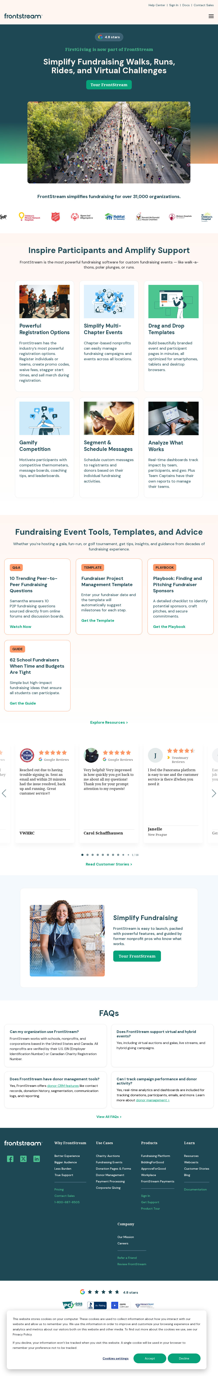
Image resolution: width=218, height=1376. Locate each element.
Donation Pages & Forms (113, 1169)
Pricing (59, 1189)
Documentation (195, 1189)
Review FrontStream (132, 1264)
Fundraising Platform (155, 1156)
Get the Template (97, 620)
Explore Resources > (109, 722)
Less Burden (62, 1169)
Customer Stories (196, 1169)
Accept (150, 1358)
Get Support (150, 1202)
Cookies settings (116, 1358)
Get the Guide (23, 703)
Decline (184, 1358)
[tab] (82, 854)
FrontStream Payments (157, 1181)
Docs (186, 5)
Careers (123, 1243)
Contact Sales (64, 1196)
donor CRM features (63, 1085)
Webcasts (191, 1162)
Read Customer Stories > (109, 864)
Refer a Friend (127, 1258)
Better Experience (67, 1156)
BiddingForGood (152, 1162)
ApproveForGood (153, 1169)
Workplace (148, 1175)
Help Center (157, 5)
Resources (191, 1156)
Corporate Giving (108, 1188)
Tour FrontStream (109, 84)
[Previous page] (4, 793)
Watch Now (20, 626)
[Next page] (214, 793)
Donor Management (110, 1175)
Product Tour (150, 1208)
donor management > (153, 1100)
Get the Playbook (169, 626)
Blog (187, 1175)
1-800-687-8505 (67, 1202)
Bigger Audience (65, 1162)
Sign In (173, 5)
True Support (63, 1175)
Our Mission (126, 1237)
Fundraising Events (109, 1162)
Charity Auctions (108, 1156)
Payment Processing (110, 1181)
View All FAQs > (109, 1117)
